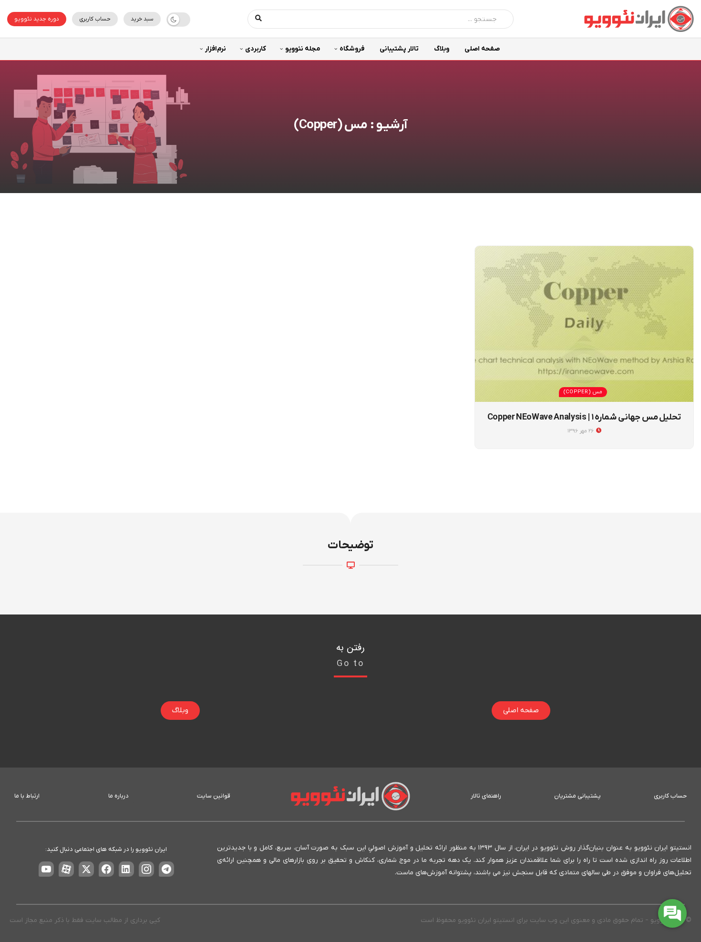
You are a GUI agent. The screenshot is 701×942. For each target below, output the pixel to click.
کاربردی (255, 48)
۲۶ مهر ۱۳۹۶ (581, 431)
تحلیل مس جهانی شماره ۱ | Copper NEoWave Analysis (584, 417)
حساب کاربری (95, 19)
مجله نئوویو (302, 48)
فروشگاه (352, 48)
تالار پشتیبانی (399, 48)
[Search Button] (258, 19)
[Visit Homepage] (639, 19)
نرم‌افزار (215, 48)
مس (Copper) (583, 392)
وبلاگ (441, 48)
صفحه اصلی (482, 48)
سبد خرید (142, 19)
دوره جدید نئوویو (36, 19)
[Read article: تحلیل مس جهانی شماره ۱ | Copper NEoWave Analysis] (584, 324)
